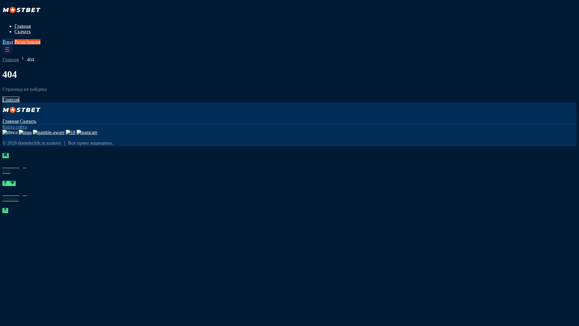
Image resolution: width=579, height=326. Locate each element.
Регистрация (27, 41)
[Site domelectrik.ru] (23, 15)
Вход (8, 41)
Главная (22, 26)
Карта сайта (14, 126)
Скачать (22, 31)
